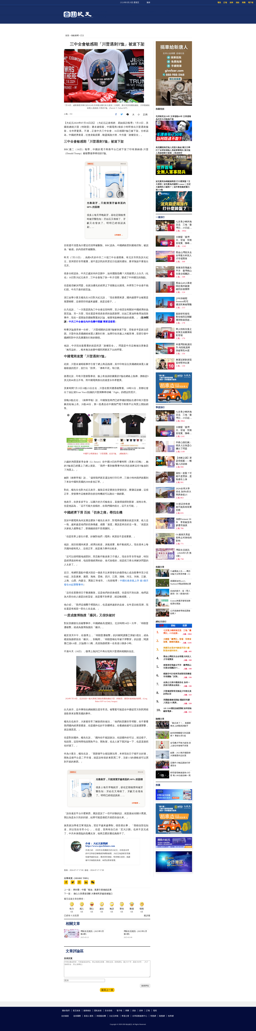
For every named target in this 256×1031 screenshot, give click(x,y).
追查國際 (77, 1016)
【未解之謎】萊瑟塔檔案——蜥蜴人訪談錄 (184, 461)
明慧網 (153, 1016)
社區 (118, 11)
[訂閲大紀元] (174, 799)
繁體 (148, 2)
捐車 (231, 2)
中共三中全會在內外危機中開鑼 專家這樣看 (92, 321)
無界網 (171, 1016)
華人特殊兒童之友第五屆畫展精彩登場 (184, 332)
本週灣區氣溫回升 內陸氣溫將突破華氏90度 (184, 347)
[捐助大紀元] (174, 847)
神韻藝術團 (101, 1016)
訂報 (225, 2)
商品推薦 (102, 17)
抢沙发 (147, 915)
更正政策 (76, 1010)
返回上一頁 (107, 990)
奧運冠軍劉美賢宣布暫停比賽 (184, 361)
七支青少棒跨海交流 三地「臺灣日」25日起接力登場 (184, 224)
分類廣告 (151, 11)
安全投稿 (108, 1010)
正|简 (145, 114)
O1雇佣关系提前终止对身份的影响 (184, 537)
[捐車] (174, 402)
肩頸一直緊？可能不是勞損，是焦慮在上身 (184, 476)
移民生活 (134, 11)
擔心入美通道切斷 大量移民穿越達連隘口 (93, 893)
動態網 (162, 1016)
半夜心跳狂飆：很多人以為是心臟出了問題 (184, 445)
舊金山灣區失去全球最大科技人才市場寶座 (184, 255)
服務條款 (87, 1010)
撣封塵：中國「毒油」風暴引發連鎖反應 (92, 890)
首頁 (67, 35)
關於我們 (66, 1010)
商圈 (243, 2)
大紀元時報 (113, 1016)
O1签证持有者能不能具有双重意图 (184, 507)
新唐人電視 (88, 1016)
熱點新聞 (75, 35)
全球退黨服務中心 (139, 1016)
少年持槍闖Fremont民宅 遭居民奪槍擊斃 (184, 301)
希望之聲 (125, 1016)
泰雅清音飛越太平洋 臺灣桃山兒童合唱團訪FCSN (184, 270)
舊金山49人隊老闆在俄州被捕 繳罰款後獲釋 (184, 286)
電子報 (250, 2)
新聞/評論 (102, 11)
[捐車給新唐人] (174, 105)
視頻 (167, 11)
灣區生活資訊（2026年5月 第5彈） (183, 553)
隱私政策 (98, 1010)
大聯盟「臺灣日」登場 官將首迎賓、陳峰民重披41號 (184, 240)
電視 (219, 2)
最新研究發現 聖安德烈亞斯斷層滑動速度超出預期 (184, 317)
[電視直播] (174, 871)
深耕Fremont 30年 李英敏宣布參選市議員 (184, 522)
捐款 (237, 2)
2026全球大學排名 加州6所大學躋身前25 (183, 491)
